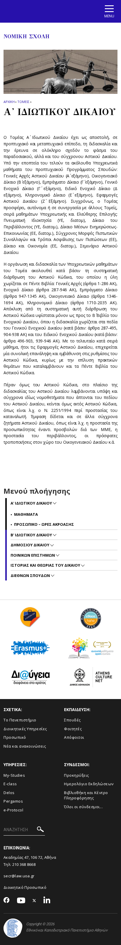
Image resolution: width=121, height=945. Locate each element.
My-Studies (14, 775)
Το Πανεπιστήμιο (20, 720)
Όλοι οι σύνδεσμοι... (83, 806)
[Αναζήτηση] (40, 830)
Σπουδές (72, 720)
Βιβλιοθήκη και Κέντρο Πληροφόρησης (86, 795)
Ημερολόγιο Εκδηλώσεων (89, 783)
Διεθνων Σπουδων (31, 575)
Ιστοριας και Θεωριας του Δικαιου (46, 565)
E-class (10, 783)
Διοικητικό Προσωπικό (25, 887)
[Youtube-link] (21, 901)
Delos (9, 792)
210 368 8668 (24, 864)
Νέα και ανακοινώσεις (25, 746)
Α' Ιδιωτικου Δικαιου (32, 503)
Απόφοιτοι (74, 737)
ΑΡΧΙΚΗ (9, 101)
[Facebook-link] (7, 900)
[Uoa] (13, 928)
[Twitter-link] (34, 901)
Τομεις (23, 101)
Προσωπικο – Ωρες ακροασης (44, 524)
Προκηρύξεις (76, 775)
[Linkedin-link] (47, 901)
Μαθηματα (26, 514)
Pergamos (13, 801)
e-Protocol (13, 810)
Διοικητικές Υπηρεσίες (25, 728)
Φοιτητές (73, 728)
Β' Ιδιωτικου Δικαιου (32, 535)
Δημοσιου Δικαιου (30, 545)
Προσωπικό (15, 737)
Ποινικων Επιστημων (33, 555)
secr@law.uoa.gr (19, 876)
